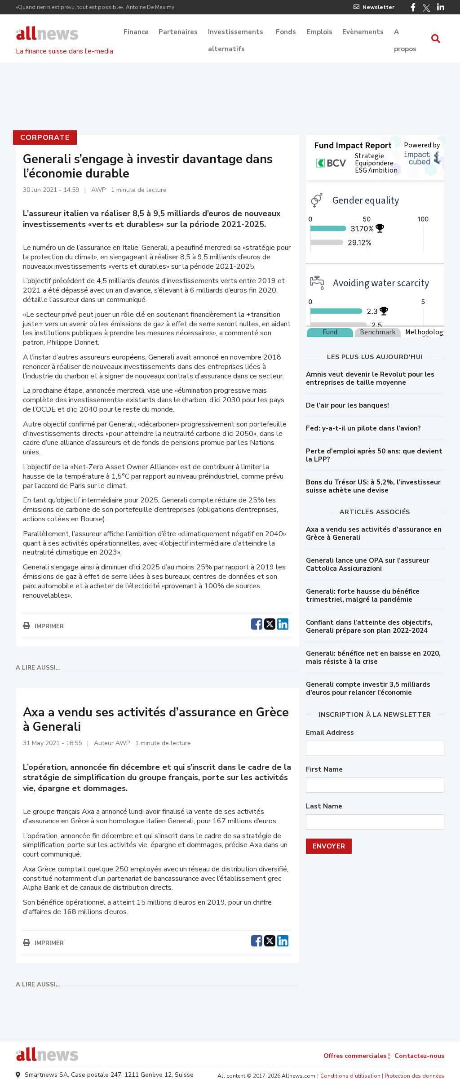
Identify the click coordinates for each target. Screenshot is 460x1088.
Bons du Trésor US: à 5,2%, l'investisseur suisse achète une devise (373, 486)
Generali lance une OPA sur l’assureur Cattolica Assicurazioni (367, 564)
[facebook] (256, 623)
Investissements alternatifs (235, 32)
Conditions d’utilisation (350, 1075)
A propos (405, 32)
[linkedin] (282, 623)
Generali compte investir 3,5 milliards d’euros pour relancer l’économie (368, 688)
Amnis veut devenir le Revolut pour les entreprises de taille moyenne (370, 378)
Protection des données (414, 1075)
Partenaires (178, 31)
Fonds (286, 31)
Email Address (330, 732)
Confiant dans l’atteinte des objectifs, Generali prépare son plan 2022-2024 (369, 626)
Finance (136, 31)
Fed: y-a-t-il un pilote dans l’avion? (363, 428)
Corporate (44, 137)
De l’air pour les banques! (347, 405)
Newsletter (378, 7)
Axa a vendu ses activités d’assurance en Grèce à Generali (374, 533)
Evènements (363, 31)
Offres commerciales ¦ (356, 1056)
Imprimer (49, 626)
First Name (324, 769)
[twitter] (269, 623)
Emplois (319, 31)
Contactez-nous (419, 1056)
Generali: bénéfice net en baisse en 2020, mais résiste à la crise (373, 657)
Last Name (324, 806)
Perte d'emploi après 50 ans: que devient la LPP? (374, 455)
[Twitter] (426, 8)
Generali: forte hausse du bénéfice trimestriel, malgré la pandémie (363, 595)
